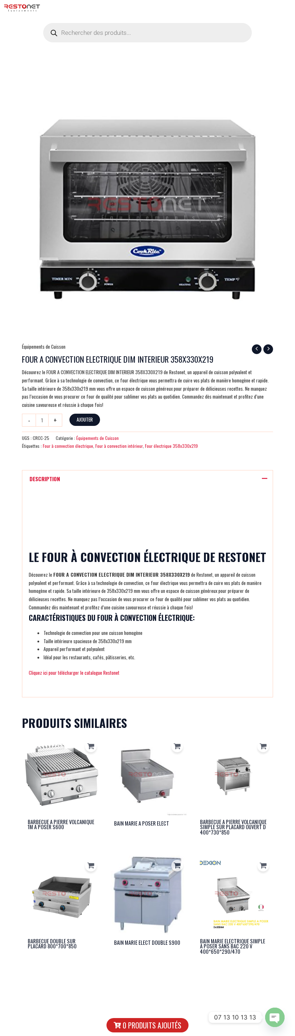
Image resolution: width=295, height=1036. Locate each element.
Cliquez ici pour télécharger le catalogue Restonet (74, 672)
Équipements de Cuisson (43, 346)
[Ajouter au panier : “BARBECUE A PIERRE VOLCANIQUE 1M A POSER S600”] (91, 746)
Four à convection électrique (68, 445)
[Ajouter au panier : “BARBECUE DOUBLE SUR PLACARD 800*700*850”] (91, 866)
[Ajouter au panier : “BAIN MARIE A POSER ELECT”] (177, 746)
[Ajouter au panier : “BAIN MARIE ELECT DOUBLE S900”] (177, 866)
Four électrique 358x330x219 (171, 445)
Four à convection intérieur (119, 445)
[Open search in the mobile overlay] (147, 32)
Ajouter (85, 419)
